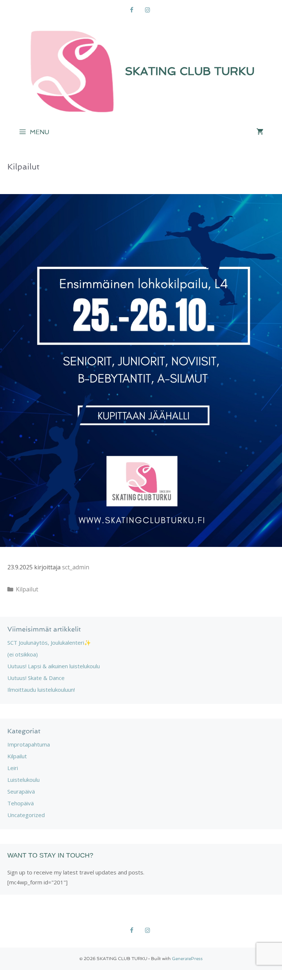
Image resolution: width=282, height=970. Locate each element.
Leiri (12, 768)
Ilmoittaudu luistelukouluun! (41, 689)
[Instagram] (147, 10)
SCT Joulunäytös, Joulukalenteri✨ (49, 642)
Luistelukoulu (23, 779)
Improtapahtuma (28, 744)
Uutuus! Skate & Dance (36, 677)
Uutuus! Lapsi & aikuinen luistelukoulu (53, 666)
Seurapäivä (21, 791)
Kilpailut (27, 589)
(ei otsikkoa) (22, 654)
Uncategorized (26, 815)
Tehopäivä (20, 803)
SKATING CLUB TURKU (189, 71)
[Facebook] (131, 10)
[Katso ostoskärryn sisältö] (260, 132)
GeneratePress (187, 958)
